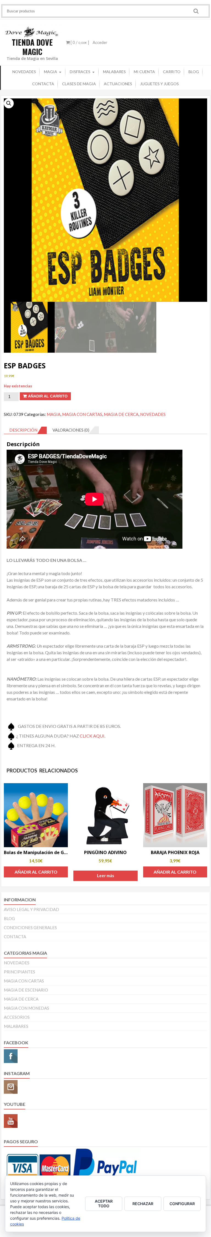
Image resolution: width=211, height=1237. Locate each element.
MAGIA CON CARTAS (82, 414)
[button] (9, 103)
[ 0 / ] (79, 42)
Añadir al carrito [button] (36, 871)
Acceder (100, 42)
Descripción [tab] (23, 429)
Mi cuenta (144, 71)
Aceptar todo (104, 1203)
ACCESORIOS (17, 1017)
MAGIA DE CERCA (121, 414)
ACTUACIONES (118, 83)
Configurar (182, 1203)
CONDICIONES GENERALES (30, 927)
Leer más (105, 875)
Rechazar (142, 1203)
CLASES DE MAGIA (79, 83)
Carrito (172, 71)
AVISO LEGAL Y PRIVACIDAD (31, 909)
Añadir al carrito (48, 396)
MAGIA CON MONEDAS (26, 1008)
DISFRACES (80, 71)
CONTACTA (43, 83)
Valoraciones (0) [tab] (70, 429)
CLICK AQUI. (92, 735)
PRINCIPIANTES (19, 971)
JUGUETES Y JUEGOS (159, 83)
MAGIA (50, 71)
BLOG (193, 71)
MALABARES (114, 71)
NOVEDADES (24, 71)
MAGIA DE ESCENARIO (26, 989)
